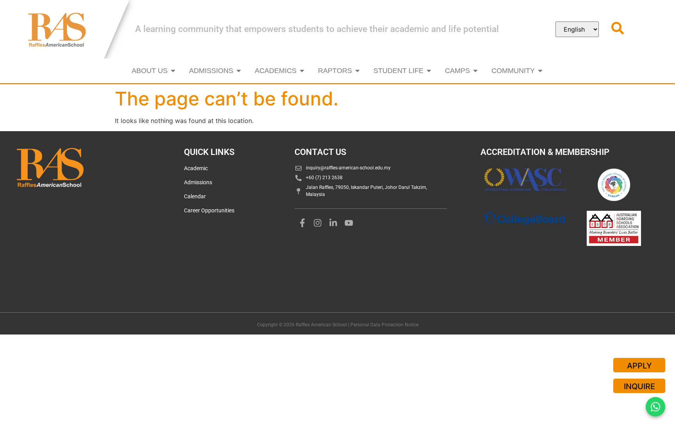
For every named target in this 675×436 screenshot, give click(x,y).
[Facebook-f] (302, 223)
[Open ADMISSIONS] (238, 71)
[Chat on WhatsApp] (655, 406)
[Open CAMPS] (475, 71)
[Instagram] (318, 223)
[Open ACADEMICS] (301, 71)
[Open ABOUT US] (173, 71)
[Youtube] (349, 223)
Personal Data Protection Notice (384, 324)
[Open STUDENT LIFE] (428, 71)
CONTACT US (320, 152)
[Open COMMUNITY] (540, 71)
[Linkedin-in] (333, 223)
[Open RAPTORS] (357, 71)
